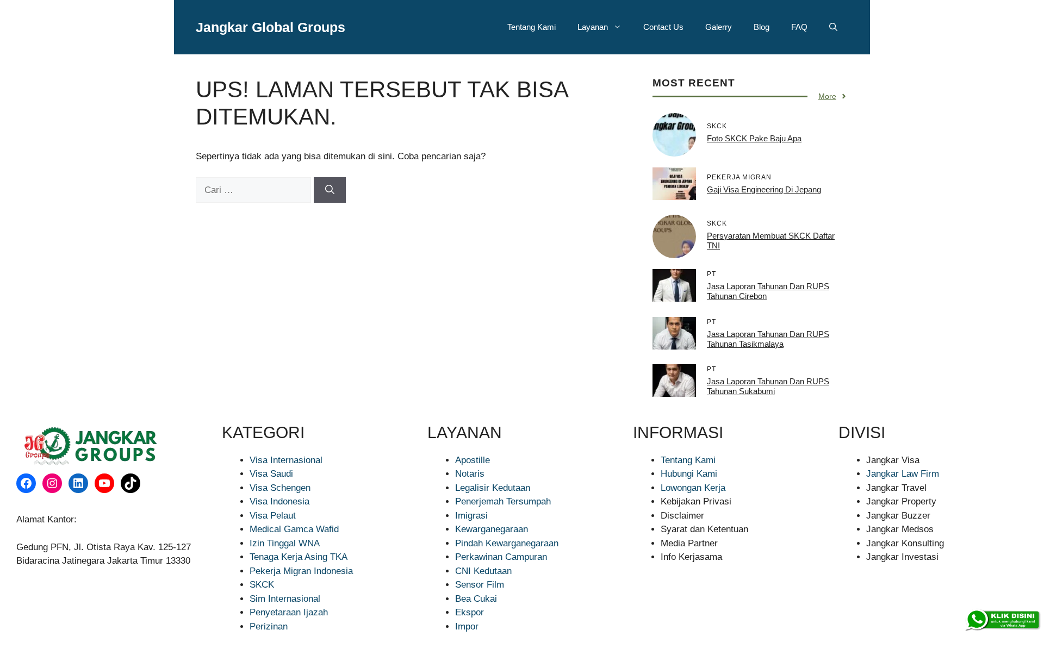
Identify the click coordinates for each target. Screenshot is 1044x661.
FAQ (799, 27)
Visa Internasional (286, 460)
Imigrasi (471, 515)
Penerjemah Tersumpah (503, 501)
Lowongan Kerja (693, 488)
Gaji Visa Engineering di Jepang (764, 189)
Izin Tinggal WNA (285, 543)
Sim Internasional (285, 599)
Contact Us (663, 27)
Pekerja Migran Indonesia (301, 571)
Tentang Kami (531, 27)
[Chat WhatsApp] (1002, 620)
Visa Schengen (280, 488)
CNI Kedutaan (483, 571)
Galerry (718, 27)
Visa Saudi (271, 474)
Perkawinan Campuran (501, 557)
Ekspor (469, 612)
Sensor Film (479, 584)
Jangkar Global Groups (270, 27)
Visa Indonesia (279, 501)
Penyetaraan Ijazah (289, 612)
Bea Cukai (476, 599)
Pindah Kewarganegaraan (506, 543)
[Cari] (330, 190)
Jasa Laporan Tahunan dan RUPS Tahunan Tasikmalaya (768, 338)
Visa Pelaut (273, 515)
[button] (833, 27)
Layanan (592, 27)
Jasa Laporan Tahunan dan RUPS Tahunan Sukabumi (768, 386)
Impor (466, 626)
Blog (761, 27)
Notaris (469, 474)
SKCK (262, 584)
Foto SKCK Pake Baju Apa (754, 138)
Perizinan (269, 626)
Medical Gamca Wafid (294, 529)
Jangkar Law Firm (902, 474)
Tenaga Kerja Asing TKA (298, 557)
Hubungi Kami (689, 474)
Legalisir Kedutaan (492, 488)
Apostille (472, 460)
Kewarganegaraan (491, 529)
